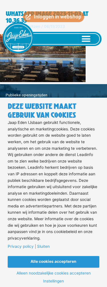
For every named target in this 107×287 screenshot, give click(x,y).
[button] (86, 39)
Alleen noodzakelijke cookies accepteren (54, 273)
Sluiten (43, 247)
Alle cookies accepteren (53, 261)
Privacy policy (21, 247)
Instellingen (53, 281)
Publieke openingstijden (26, 95)
